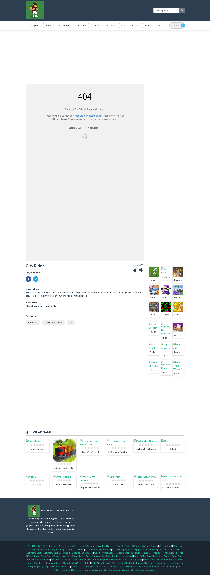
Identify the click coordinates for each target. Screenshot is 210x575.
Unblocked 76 (113, 569)
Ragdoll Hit (57, 549)
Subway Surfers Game (58, 563)
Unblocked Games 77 (59, 566)
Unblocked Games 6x (148, 566)
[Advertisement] (99, 10)
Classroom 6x (129, 566)
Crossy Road (165, 546)
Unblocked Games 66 (144, 569)
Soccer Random (165, 559)
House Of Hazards (151, 552)
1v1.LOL (32, 546)
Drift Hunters (92, 549)
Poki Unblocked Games (159, 556)
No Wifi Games (168, 566)
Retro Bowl (177, 556)
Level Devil (66, 556)
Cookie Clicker (124, 546)
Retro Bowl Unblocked (38, 559)
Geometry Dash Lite (53, 552)
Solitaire (136, 552)
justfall (121, 563)
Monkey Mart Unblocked (120, 556)
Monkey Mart (99, 556)
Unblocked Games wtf (156, 563)
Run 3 (125, 559)
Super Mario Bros (82, 556)
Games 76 (127, 569)
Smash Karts (149, 559)
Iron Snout (167, 552)
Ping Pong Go (40, 566)
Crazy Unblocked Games (145, 546)
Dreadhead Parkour (74, 549)
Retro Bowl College (61, 559)
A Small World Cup (68, 546)
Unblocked (97, 566)
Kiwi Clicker (33, 556)
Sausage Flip (136, 559)
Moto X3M (140, 556)
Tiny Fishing (110, 563)
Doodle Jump (43, 549)
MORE (175, 25)
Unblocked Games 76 (94, 569)
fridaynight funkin (135, 563)
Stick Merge (40, 563)
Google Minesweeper (105, 552)
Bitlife (87, 563)
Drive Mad (105, 549)
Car (71, 322)
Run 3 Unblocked (112, 559)
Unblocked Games (53, 322)
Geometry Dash (172, 549)
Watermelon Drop (113, 566)
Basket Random (87, 546)
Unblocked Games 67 (71, 569)
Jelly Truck (178, 552)
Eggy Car (129, 549)
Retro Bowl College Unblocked (87, 559)
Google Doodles (72, 552)
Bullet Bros (87, 552)
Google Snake (124, 552)
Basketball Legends (106, 546)
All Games (33, 322)
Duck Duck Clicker (50, 556)
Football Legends (154, 549)
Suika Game (76, 563)
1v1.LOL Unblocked (48, 546)
